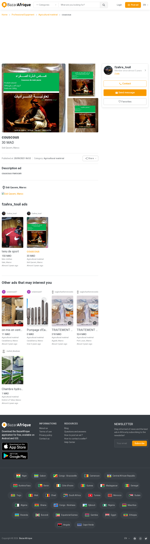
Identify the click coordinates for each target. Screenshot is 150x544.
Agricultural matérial (48, 15)
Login (119, 5)
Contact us (44, 438)
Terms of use (45, 431)
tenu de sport (10, 251)
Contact (126, 83)
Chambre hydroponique (12, 389)
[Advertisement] (76, 39)
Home (4, 15)
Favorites (126, 101)
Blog (66, 428)
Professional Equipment (23, 15)
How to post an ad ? (73, 435)
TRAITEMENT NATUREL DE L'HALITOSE (87, 330)
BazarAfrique (25, 538)
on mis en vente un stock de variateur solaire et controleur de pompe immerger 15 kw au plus (12, 330)
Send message (126, 92)
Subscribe (139, 443)
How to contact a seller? (75, 438)
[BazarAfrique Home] (16, 5)
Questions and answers (75, 431)
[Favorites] (19, 221)
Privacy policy (45, 435)
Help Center (69, 442)
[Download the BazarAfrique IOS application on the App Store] (19, 446)
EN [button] (144, 5)
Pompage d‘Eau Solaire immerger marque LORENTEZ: (37, 330)
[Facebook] (135, 538)
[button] (90, 158)
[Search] (104, 5)
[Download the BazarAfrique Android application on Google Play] (19, 456)
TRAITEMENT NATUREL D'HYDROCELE (62, 330)
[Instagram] (140, 538)
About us (43, 428)
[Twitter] (146, 538)
